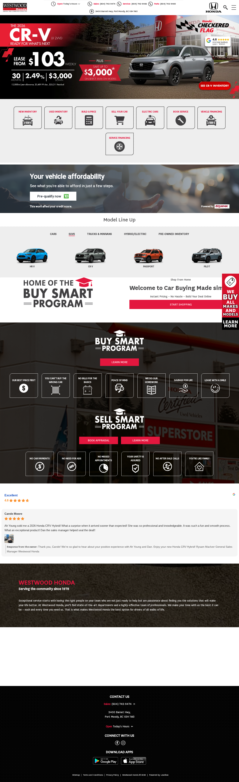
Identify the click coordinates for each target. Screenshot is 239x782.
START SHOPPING (181, 304)
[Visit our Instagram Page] (122, 743)
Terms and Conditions (93, 775)
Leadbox (164, 775)
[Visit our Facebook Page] (117, 743)
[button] (119, 57)
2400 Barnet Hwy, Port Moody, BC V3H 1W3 (119, 714)
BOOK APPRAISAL (98, 440)
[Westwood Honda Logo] (15, 7)
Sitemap (76, 775)
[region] (119, 57)
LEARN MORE (119, 362)
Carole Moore (13, 513)
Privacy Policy (112, 775)
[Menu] (234, 7)
